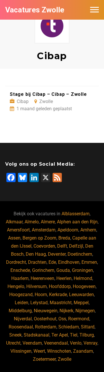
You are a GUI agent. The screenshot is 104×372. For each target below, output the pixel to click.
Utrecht (13, 343)
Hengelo (16, 286)
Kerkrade (58, 294)
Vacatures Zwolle (34, 10)
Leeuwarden (81, 294)
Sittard (87, 327)
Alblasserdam (76, 213)
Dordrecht (16, 262)
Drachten (37, 262)
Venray (90, 343)
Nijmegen (85, 310)
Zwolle (64, 359)
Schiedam (68, 327)
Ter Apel (59, 335)
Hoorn (41, 294)
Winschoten (59, 351)
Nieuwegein (45, 310)
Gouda (63, 270)
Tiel (73, 335)
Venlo (75, 343)
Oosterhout (45, 318)
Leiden (21, 302)
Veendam (32, 343)
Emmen (89, 262)
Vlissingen (20, 351)
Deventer (57, 254)
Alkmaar (14, 222)
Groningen (82, 270)
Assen (14, 238)
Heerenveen (42, 278)
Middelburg (20, 310)
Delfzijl (76, 246)
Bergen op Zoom (39, 238)
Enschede (20, 270)
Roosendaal (21, 327)
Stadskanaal (36, 335)
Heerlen (64, 278)
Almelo (32, 222)
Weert (39, 351)
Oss (62, 318)
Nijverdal (23, 318)
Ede (52, 262)
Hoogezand (21, 294)
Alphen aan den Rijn (77, 222)
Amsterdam (43, 230)
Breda (64, 238)
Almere (48, 222)
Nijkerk (66, 310)
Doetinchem (80, 254)
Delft (62, 246)
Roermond (78, 318)
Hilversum (36, 286)
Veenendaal (56, 343)
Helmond (83, 278)
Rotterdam (45, 327)
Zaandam (83, 351)
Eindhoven (68, 262)
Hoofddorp (60, 286)
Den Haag (36, 254)
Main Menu (94, 9)
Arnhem (88, 230)
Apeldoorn (67, 230)
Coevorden (44, 246)
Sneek (15, 335)
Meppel (81, 302)
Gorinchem (43, 270)
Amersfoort (18, 230)
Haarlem (20, 278)
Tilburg (86, 335)
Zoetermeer (44, 359)
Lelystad (39, 302)
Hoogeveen (84, 286)
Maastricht (61, 302)
